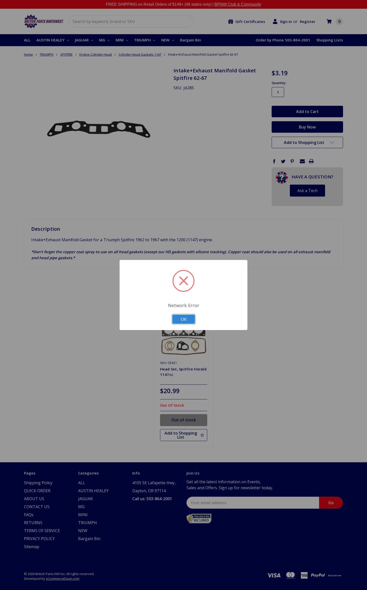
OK (183, 319)
